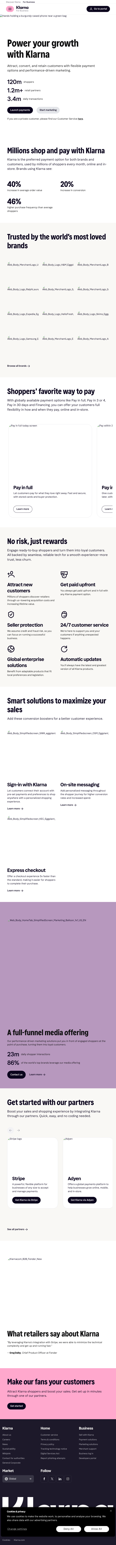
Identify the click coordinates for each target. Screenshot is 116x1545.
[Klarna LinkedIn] (60, 1478)
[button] (10, 1130)
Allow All (96, 1528)
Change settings (17, 1529)
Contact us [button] (16, 1074)
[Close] (111, 1511)
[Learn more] (31, 770)
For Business (29, 2)
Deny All (69, 1528)
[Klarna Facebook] (44, 1478)
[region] (58, 1522)
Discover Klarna (13, 2)
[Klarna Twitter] (52, 1478)
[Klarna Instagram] (67, 1478)
